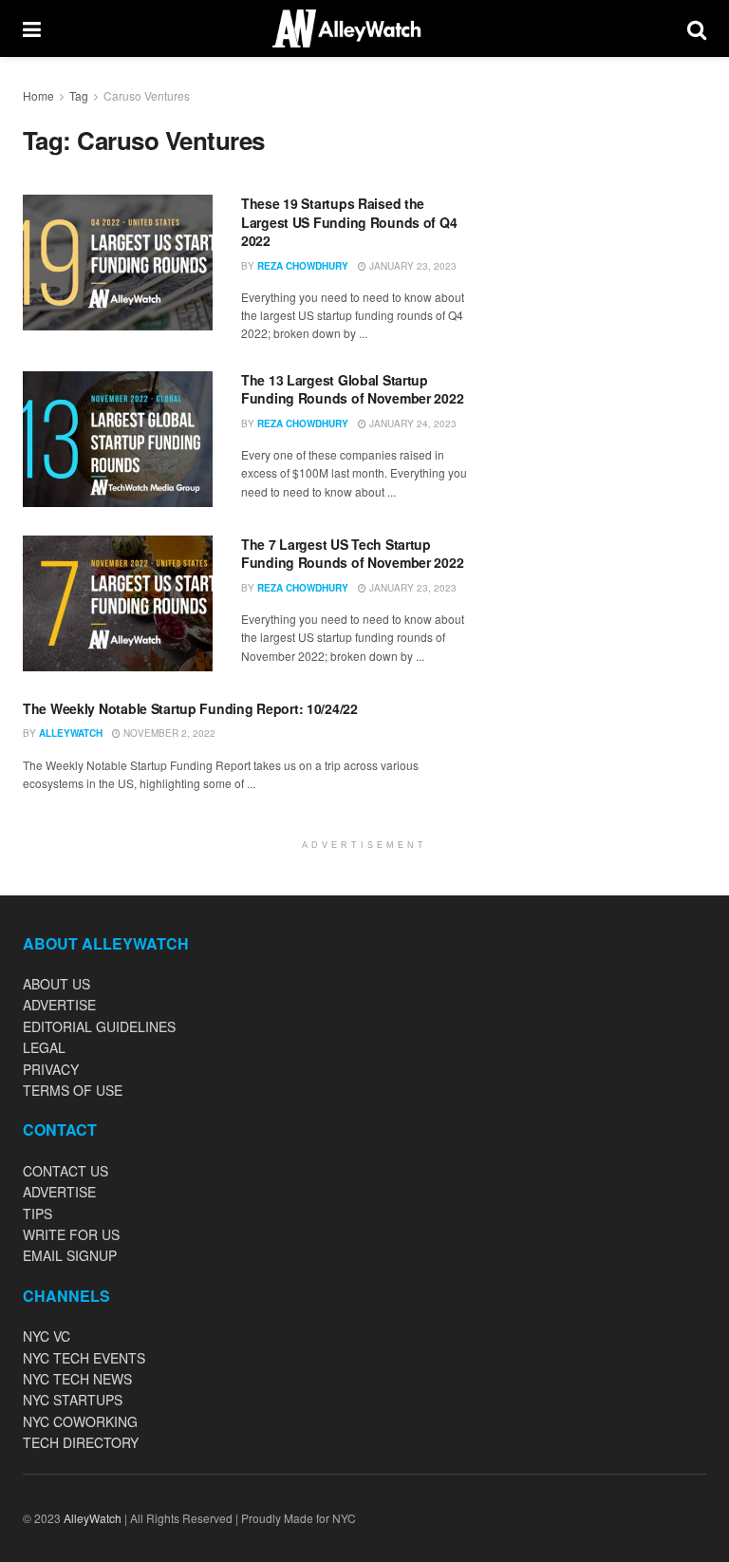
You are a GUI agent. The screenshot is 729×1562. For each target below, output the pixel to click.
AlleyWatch (71, 733)
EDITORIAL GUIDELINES (99, 1026)
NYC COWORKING (80, 1421)
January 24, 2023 (411, 423)
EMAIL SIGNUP (70, 1255)
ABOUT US (56, 983)
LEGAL (44, 1047)
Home (38, 95)
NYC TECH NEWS (77, 1378)
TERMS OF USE (72, 1090)
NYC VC (46, 1336)
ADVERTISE (59, 1004)
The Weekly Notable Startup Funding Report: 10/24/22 (190, 708)
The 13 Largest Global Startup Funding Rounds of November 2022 (352, 389)
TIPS (37, 1213)
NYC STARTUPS (72, 1399)
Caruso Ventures (146, 95)
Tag (78, 95)
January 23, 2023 (411, 266)
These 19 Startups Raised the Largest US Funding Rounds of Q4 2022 (349, 222)
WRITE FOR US (71, 1234)
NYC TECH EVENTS (84, 1357)
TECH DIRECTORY (81, 1442)
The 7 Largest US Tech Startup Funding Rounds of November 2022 (352, 554)
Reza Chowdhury (302, 266)
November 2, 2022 (168, 733)
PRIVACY (51, 1069)
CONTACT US (65, 1170)
